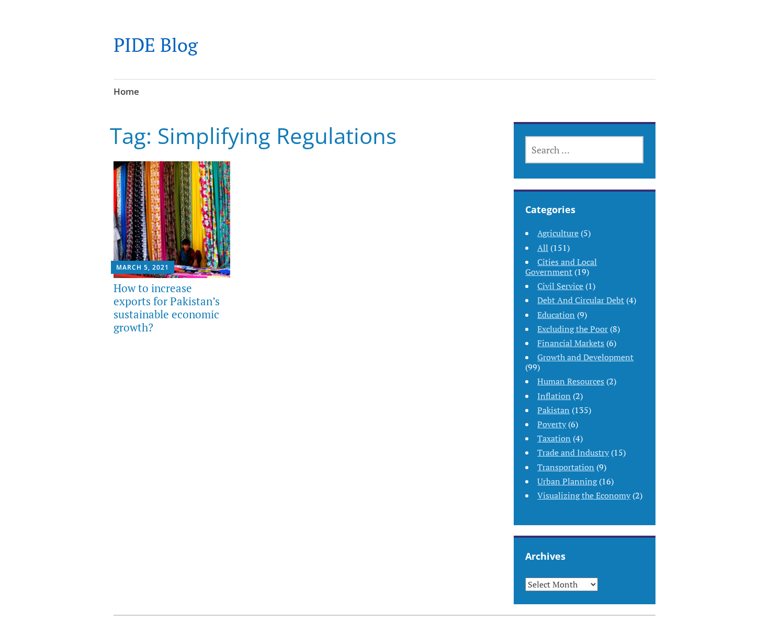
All (542, 247)
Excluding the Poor (572, 329)
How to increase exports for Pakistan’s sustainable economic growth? (167, 308)
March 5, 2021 (142, 267)
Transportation (565, 467)
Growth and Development (585, 357)
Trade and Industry (573, 452)
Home (126, 91)
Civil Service (560, 286)
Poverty (551, 424)
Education (556, 314)
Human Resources (570, 381)
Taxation (554, 438)
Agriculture (558, 233)
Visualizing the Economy (583, 495)
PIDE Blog (156, 44)
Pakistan (553, 410)
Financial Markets (570, 343)
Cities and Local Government (561, 267)
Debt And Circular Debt (580, 300)
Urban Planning (567, 481)
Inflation (554, 396)
